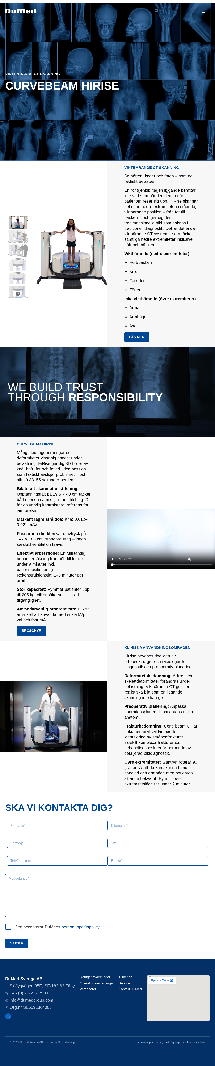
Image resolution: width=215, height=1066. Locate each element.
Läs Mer (136, 337)
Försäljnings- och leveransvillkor (185, 1042)
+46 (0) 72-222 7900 (29, 993)
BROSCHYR (31, 631)
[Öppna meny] (203, 11)
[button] (17, 222)
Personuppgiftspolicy (150, 1042)
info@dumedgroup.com (31, 1000)
